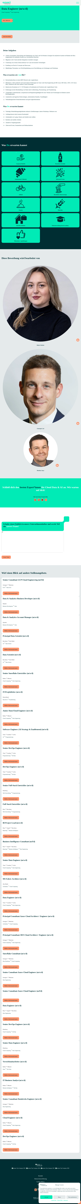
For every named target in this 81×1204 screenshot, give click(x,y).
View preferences (72, 1197)
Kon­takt (40, 1176)
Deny (59, 1197)
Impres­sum (66, 1200)
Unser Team (6, 557)
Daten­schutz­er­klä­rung (40, 1178)
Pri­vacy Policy (60, 1200)
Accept (46, 1197)
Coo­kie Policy (53, 1200)
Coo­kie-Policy (40, 1181)
